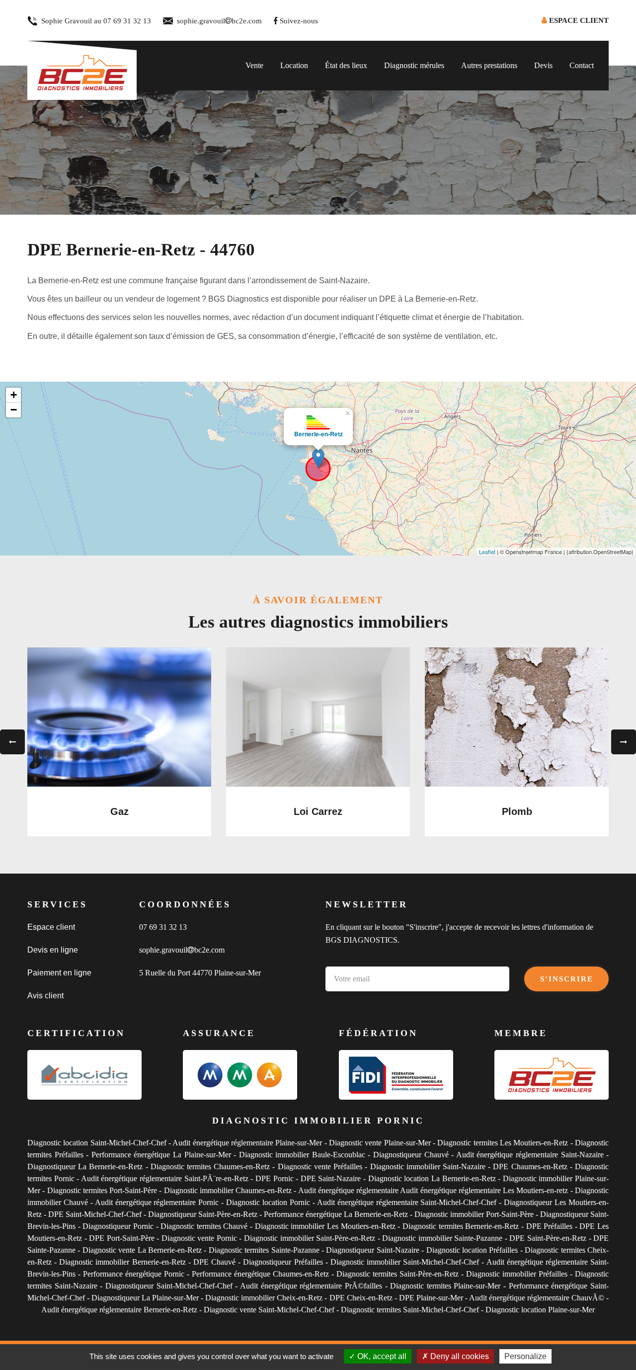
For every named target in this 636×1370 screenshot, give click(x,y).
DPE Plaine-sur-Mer (431, 1297)
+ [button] (13, 395)
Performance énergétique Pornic (133, 1274)
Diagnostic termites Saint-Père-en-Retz (397, 1274)
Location (294, 65)
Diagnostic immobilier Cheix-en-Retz (263, 1297)
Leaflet (487, 552)
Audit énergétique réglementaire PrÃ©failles (311, 1286)
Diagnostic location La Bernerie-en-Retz (432, 1178)
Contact (581, 65)
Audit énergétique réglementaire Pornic (157, 1202)
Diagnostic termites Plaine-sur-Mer (445, 1286)
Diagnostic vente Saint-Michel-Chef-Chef (269, 1309)
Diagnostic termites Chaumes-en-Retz (210, 1166)
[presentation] (12, 741)
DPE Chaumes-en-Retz (530, 1166)
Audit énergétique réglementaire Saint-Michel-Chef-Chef (407, 1202)
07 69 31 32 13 (127, 21)
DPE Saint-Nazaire (331, 1178)
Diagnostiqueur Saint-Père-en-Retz (202, 1214)
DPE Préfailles (550, 1226)
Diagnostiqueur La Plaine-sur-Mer (145, 1297)
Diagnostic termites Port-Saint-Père (102, 1190)
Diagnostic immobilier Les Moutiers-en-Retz (325, 1226)
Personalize (525, 1356)
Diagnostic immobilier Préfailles (518, 1274)
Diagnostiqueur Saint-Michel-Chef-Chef (169, 1286)
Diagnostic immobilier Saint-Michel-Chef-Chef (404, 1262)
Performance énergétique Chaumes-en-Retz (260, 1274)
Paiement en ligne (59, 972)
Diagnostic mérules (414, 65)
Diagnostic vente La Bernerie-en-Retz (142, 1250)
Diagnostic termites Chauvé (205, 1226)
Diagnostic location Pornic (268, 1202)
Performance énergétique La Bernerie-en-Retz (336, 1214)
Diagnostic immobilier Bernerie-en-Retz (122, 1262)
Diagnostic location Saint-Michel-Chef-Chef (96, 1142)
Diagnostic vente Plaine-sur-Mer (380, 1142)
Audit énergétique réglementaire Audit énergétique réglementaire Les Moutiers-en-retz (433, 1190)
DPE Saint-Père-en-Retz (547, 1238)
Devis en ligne (52, 950)
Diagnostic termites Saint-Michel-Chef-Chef (410, 1309)
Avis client (45, 995)
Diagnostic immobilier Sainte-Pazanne (442, 1238)
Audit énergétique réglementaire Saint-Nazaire (530, 1154)
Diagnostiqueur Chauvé (411, 1154)
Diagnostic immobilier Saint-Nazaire (427, 1166)
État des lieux (346, 65)
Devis (543, 65)
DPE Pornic (274, 1178)
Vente (254, 65)
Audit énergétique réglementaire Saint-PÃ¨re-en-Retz (164, 1178)
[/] (82, 65)
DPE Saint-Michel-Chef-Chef (95, 1214)
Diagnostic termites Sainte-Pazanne (264, 1250)
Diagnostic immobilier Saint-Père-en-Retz (309, 1238)
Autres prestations (489, 65)
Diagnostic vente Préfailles (320, 1166)
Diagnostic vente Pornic (199, 1238)
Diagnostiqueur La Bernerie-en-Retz (85, 1166)
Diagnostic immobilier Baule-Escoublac (302, 1154)
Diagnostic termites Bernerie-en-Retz (460, 1226)
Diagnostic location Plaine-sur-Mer (540, 1309)
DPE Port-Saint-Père (122, 1238)
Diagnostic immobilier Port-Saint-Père (474, 1214)
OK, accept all (380, 1356)
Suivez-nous (299, 21)
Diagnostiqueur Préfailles (282, 1262)
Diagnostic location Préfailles (472, 1250)
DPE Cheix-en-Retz (361, 1297)
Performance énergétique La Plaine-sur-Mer (161, 1154)
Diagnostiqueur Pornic (118, 1226)
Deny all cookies (458, 1356)
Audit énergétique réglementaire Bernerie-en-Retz (119, 1309)
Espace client (51, 927)
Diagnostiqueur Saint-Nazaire (372, 1250)
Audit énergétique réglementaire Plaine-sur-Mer (247, 1142)
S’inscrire (566, 979)
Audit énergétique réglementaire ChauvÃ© (536, 1297)
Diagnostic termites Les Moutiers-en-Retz (502, 1142)
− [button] (13, 409)
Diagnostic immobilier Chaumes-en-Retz (228, 1190)
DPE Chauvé (215, 1262)
